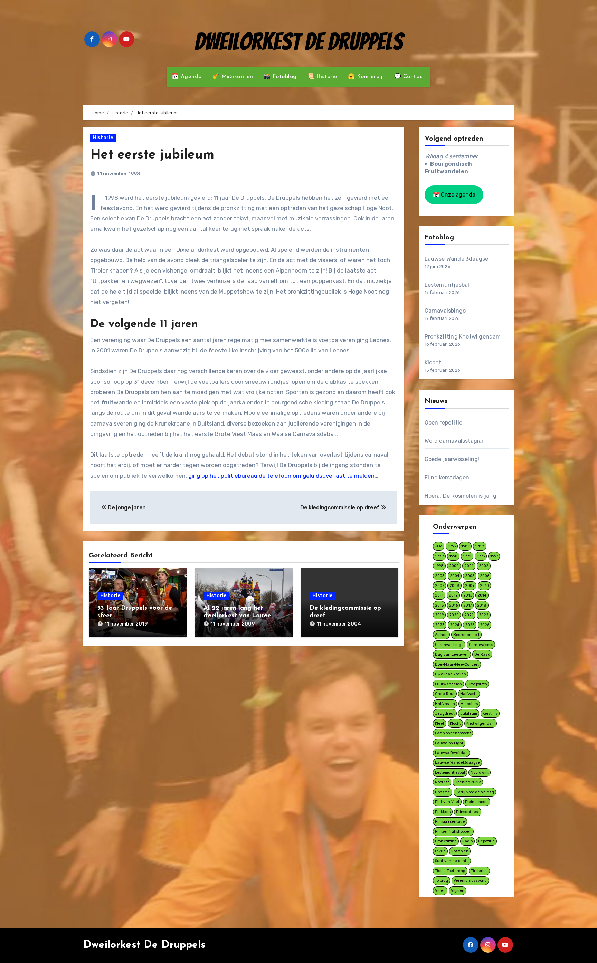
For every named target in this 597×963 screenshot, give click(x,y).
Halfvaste (469, 694)
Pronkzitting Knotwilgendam (463, 336)
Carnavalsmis (481, 644)
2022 (484, 615)
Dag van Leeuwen (452, 654)
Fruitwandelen (448, 684)
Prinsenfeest (467, 812)
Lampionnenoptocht (453, 733)
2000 (454, 566)
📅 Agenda (187, 76)
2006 (484, 576)
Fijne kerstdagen (447, 477)
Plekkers (443, 812)
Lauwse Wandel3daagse (457, 259)
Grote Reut (445, 694)
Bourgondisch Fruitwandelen (448, 168)
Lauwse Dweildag (451, 753)
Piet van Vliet (447, 802)
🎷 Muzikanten (232, 76)
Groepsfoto (477, 684)
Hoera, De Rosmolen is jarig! (461, 496)
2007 (439, 585)
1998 (439, 566)
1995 (481, 556)
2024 (454, 625)
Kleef (439, 723)
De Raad (482, 654)
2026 (484, 625)
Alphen (441, 634)
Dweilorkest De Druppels (299, 41)
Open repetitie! (444, 422)
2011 (439, 595)
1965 (452, 546)
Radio (467, 841)
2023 (439, 625)
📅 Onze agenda (454, 194)
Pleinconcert (476, 802)
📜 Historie (322, 76)
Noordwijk (480, 772)
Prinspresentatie (450, 821)
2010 (484, 585)
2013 (467, 595)
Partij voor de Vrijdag (475, 792)
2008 (454, 585)
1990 (453, 556)
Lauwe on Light (449, 743)
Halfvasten (445, 704)
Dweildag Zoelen (450, 674)
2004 (454, 576)
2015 (439, 605)
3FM (438, 546)
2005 (469, 576)
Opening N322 (468, 782)
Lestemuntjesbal (447, 285)
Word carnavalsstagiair (455, 441)
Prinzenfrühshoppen (453, 831)
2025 (469, 625)
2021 (468, 615)
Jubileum (468, 713)
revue (440, 851)
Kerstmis (490, 713)
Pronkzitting (446, 841)
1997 (494, 556)
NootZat (442, 782)
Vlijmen (457, 890)
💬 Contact (410, 76)
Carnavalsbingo (445, 310)
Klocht (433, 362)
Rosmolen (459, 851)
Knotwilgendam (480, 723)
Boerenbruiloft (466, 634)
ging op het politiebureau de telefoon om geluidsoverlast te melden (281, 475)
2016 (453, 605)
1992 (467, 556)
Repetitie (486, 841)
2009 (469, 585)
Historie (103, 138)
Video (440, 890)
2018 (481, 605)
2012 (453, 595)
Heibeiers (469, 704)
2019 (439, 615)
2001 (468, 566)
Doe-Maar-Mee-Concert (457, 664)
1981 (465, 546)
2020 (454, 615)
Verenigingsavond (470, 880)
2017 (467, 605)
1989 (439, 556)
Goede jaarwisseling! (452, 459)
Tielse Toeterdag (450, 871)
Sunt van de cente (452, 861)
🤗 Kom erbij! (366, 76)
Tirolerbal (479, 871)
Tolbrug (441, 880)
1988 (479, 546)
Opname (442, 792)
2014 (481, 595)
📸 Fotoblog (280, 76)
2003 (439, 576)
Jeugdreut (445, 713)
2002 (484, 566)
